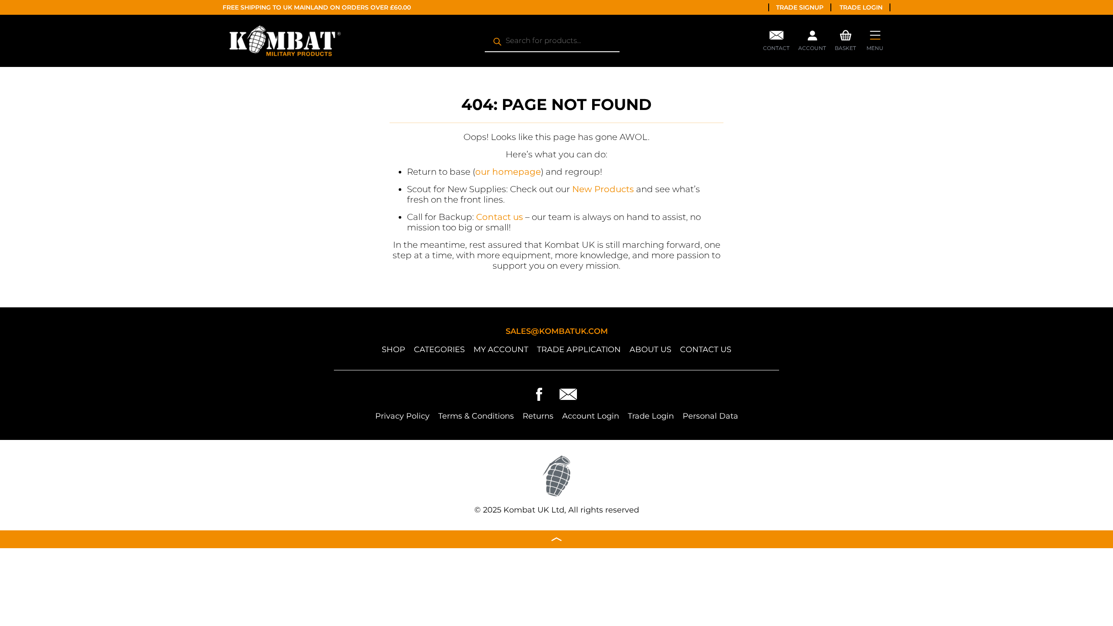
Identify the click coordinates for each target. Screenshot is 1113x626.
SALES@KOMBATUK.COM (557, 331)
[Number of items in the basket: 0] (845, 34)
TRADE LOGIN (861, 7)
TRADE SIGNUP (799, 7)
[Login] (812, 38)
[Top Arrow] (556, 539)
